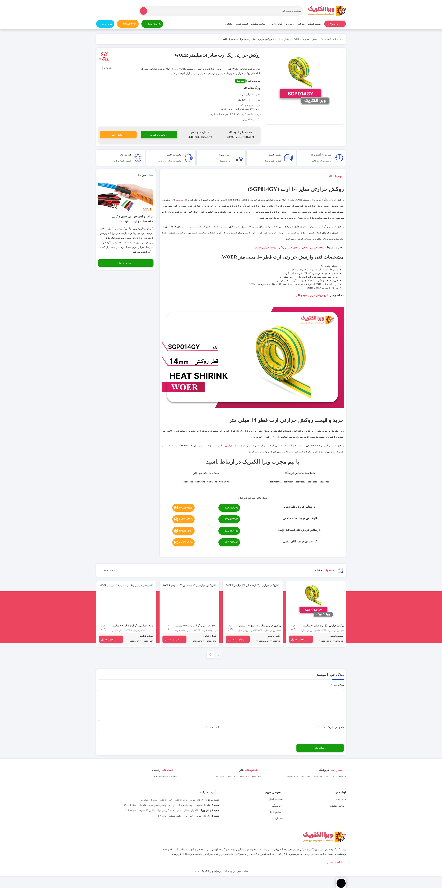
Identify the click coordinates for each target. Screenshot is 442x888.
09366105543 (231, 519)
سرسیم (180, 199)
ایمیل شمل (212, 727)
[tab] (335, 177)
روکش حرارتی (282, 39)
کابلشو (215, 226)
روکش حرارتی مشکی (313, 247)
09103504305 (231, 507)
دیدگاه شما (337, 685)
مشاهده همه (108, 570)
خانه (341, 39)
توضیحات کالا (335, 176)
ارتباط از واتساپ (158, 135)
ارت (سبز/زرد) (328, 39)
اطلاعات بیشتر (334, 862)
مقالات (301, 24)
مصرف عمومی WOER (305, 39)
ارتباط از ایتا (118, 135)
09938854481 (231, 531)
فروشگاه (276, 805)
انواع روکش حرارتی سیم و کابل (312, 295)
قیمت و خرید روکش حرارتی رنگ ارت (234, 445)
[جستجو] (143, 11)
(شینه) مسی (195, 226)
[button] (210, 654)
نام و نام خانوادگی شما (331, 727)
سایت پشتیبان (258, 24)
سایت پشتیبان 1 (336, 805)
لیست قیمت (242, 24)
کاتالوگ (228, 24)
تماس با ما (277, 24)
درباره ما (290, 24)
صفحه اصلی (314, 24)
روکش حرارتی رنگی (289, 247)
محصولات (333, 24)
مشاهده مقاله (124, 263)
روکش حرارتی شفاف (265, 247)
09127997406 (154, 24)
